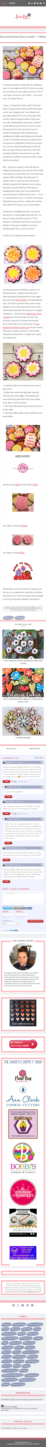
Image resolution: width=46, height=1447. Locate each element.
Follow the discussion (42, 758)
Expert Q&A (32, 1334)
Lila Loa (28, 1442)
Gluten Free (15, 1343)
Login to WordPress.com (19, 908)
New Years (32, 1357)
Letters (16, 1352)
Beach (5, 1329)
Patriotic (18, 1361)
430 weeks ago (21, 848)
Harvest (19, 1348)
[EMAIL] (32, 1305)
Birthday (8, 618)
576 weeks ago (17, 787)
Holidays (30, 1348)
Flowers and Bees (23, 738)
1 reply (14, 781)
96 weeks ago (17, 865)
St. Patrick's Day (10, 1371)
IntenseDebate (14, 930)
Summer (24, 1371)
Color (37, 1329)
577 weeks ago (19, 762)
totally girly (18, 1384)
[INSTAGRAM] (18, 1305)
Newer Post (33, 749)
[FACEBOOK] (13, 1305)
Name (5, 911)
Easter (22, 1334)
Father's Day (25, 1338)
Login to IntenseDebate (7, 908)
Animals (6, 1324)
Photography (32, 1361)
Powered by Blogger (11, 1407)
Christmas (26, 1329)
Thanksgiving (32, 1375)
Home (3, 3)
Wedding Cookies (27, 1380)
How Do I (6, 1352)
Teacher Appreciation (12, 1375)
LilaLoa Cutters (30, 1352)
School (26, 1366)
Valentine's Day (9, 1380)
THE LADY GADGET (33, 1444)
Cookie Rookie (9, 1334)
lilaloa (11, 787)
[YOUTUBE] (22, 1305)
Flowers (20, 618)
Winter (6, 1384)
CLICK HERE (5, 1428)
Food (5, 1343)
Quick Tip (7, 1366)
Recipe (17, 1366)
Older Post (12, 749)
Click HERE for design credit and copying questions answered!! (22, 1399)
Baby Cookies (19, 1324)
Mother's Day (19, 1357)
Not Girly (7, 1361)
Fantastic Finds (10, 1338)
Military (6, 1357)
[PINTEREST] (27, 1305)
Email (19, 911)
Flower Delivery (11, 848)
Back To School (35, 1324)
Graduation (29, 1343)
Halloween (7, 1348)
